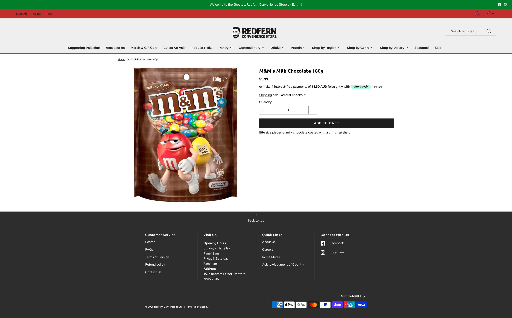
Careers (267, 249)
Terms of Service (157, 257)
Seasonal (421, 47)
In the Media (271, 257)
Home (121, 59)
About (37, 13)
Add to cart (326, 122)
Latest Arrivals (174, 47)
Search (150, 242)
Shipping (265, 95)
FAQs (149, 249)
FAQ (49, 13)
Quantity (265, 102)
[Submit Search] (489, 31)
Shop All (21, 13)
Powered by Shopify (197, 306)
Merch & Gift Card (144, 47)
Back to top (256, 220)
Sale (438, 47)
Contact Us (153, 272)
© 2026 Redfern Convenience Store (165, 306)
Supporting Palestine (84, 47)
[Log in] (479, 13)
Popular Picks (202, 47)
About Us (268, 242)
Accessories (115, 47)
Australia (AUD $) (352, 296)
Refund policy (155, 264)
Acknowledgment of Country (283, 264)
